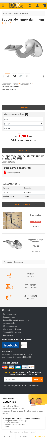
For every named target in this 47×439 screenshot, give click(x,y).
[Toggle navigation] (3, 6)
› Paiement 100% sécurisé (11, 332)
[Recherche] (30, 6)
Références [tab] (23, 107)
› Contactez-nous (8, 317)
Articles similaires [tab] (23, 205)
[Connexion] (37, 6)
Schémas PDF (26, 84)
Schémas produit (13, 172)
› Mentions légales (9, 323)
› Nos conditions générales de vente (15, 320)
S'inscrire (38, 379)
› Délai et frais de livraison (11, 329)
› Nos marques (7, 335)
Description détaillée (10, 84)
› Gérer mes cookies (9, 326)
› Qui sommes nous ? (9, 314)
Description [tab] (23, 150)
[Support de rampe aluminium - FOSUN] (23, 48)
